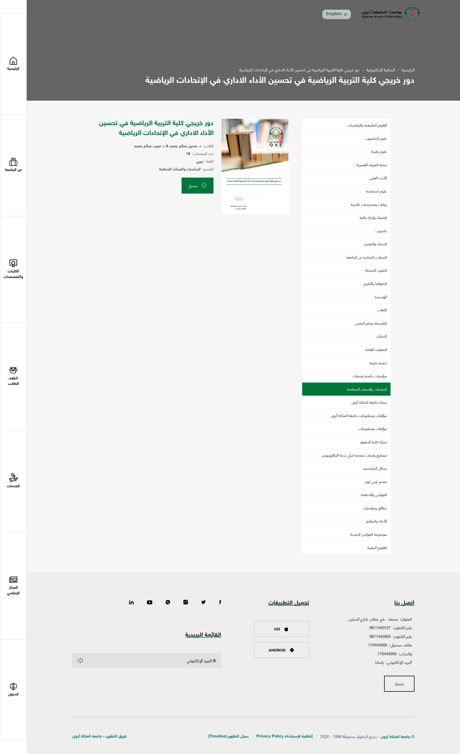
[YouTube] (149, 602)
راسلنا (379, 662)
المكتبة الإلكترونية (381, 70)
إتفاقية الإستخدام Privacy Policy (284, 736)
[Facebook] (220, 602)
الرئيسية (408, 70)
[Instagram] (185, 602)
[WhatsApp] (168, 602)
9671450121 (380, 627)
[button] (13, 165)
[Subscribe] (80, 661)
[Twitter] (203, 602)
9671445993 (380, 636)
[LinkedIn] (131, 602)
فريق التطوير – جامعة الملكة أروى (99, 736)
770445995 (377, 644)
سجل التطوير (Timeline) (228, 736)
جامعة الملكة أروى (395, 737)
